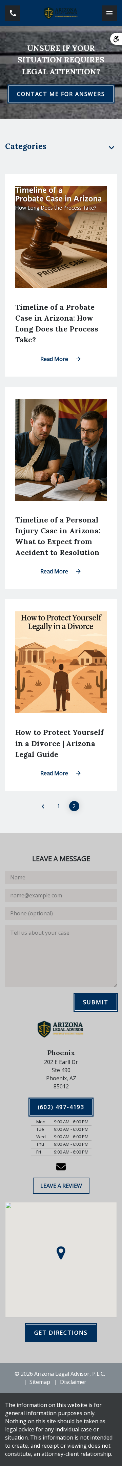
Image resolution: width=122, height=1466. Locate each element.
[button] (61, 1253)
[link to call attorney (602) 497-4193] (12, 13)
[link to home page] (61, 13)
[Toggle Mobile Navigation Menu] (109, 13)
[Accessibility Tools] (116, 39)
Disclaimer (73, 1382)
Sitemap (39, 1382)
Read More (54, 359)
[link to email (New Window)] (61, 1166)
